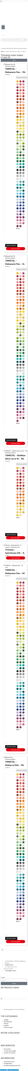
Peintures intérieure (10, 453)
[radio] (17, 81)
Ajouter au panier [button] (15, 558)
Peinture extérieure (10, 66)
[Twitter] (11, 992)
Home (2, 51)
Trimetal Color (9, 76)
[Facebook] (3, 992)
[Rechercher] (25, 39)
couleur (7, 463)
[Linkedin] (15, 992)
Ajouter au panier (11, 245)
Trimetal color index (11, 80)
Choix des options (15, 248)
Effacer (18, 228)
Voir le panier (3, 1070)
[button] (14, 60)
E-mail (3, 977)
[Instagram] (7, 992)
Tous (6, 567)
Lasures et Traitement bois (12, 547)
